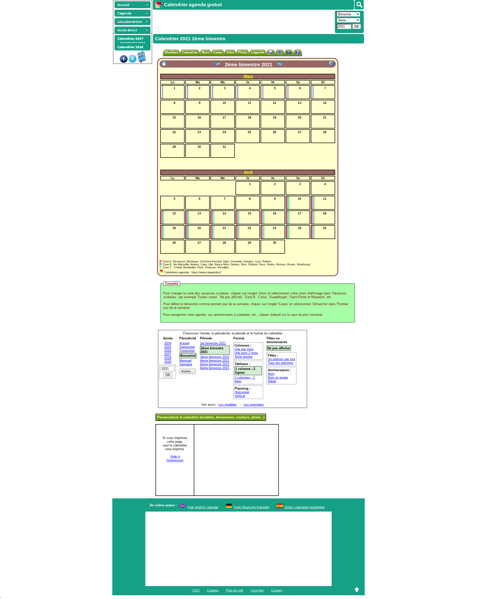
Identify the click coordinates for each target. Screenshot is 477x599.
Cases (217, 52)
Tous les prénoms (280, 363)
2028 (167, 358)
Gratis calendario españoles (305, 507)
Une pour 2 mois (246, 353)
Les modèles (227, 404)
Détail (272, 381)
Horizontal (242, 392)
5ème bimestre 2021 (214, 364)
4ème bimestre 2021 (214, 360)
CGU (196, 590)
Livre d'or (257, 590)
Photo (242, 52)
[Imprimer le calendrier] (288, 53)
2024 (167, 343)
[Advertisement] (243, 21)
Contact (276, 590)
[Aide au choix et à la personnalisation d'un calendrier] (298, 53)
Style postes (244, 357)
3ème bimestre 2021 (214, 357)
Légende (257, 52)
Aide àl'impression (174, 458)
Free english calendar (203, 507)
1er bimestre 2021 (213, 343)
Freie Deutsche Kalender (251, 507)
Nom (271, 374)
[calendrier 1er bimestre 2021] (217, 64)
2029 (167, 362)
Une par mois (244, 349)
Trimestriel (187, 351)
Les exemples (254, 404)
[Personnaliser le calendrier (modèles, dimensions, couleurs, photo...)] (331, 63)
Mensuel (185, 360)
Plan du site (234, 590)
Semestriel (187, 347)
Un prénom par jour (281, 359)
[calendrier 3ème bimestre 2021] (280, 64)
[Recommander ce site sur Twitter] (133, 62)
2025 (167, 347)
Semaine (185, 364)
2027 (167, 354)
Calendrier (190, 52)
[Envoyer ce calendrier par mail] (280, 52)
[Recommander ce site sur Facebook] (124, 62)
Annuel (184, 343)
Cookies (213, 590)
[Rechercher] (359, 4)
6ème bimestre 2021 (214, 368)
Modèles (171, 52)
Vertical (240, 396)
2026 (167, 351)
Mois (205, 52)
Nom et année (278, 377)
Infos (230, 52)
